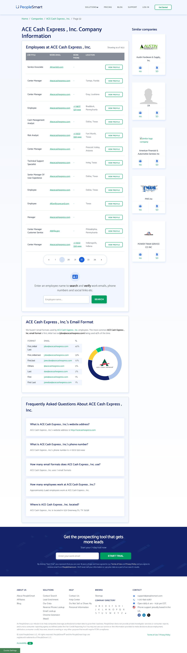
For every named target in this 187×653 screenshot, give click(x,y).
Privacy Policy (131, 564)
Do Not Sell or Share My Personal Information (80, 605)
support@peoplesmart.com (150, 596)
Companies (37, 19)
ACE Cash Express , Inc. (58, 19)
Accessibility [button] (22, 643)
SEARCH (99, 299)
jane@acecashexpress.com (56, 377)
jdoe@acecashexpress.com (56, 346)
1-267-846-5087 (145, 600)
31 (75, 259)
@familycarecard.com (59, 203)
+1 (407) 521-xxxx (77, 108)
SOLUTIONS (90, 7)
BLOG (120, 7)
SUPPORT (132, 7)
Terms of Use (116, 564)
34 (95, 259)
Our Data (47, 603)
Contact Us (74, 596)
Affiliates (21, 600)
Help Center (74, 600)
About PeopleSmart (26, 596)
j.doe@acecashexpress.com (56, 355)
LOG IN (146, 7)
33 (88, 259)
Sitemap (99, 596)
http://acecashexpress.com (83, 430)
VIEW (114, 67)
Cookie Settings (10, 650)
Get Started (163, 7)
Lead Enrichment (50, 600)
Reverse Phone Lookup (53, 607)
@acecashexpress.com (60, 81)
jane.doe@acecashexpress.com (58, 360)
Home (25, 19)
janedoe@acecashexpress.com (57, 382)
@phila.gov (55, 231)
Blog (19, 603)
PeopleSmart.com (69, 567)
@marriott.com (56, 67)
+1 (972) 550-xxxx (77, 135)
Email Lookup (49, 611)
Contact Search (50, 596)
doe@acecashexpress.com (56, 371)
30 (68, 259)
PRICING (108, 7)
